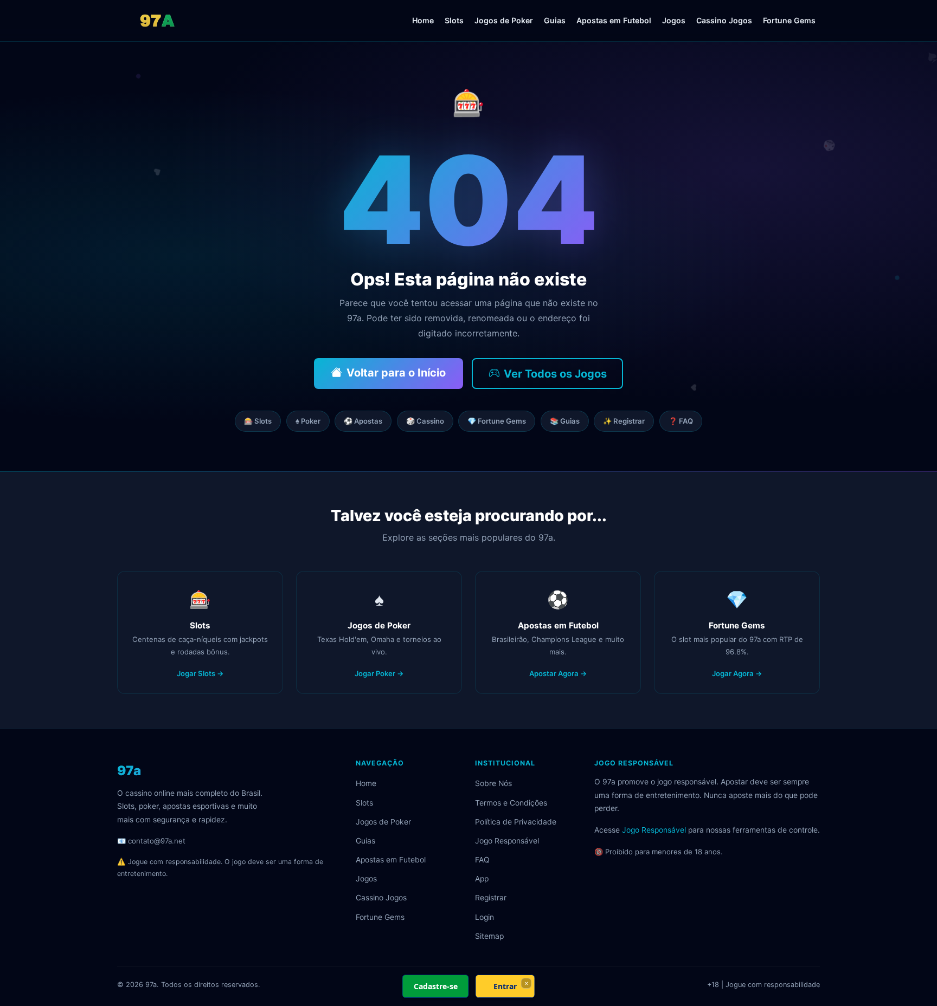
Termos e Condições (511, 803)
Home (423, 20)
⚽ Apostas (363, 421)
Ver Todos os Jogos (555, 373)
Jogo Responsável (507, 840)
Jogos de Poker (503, 20)
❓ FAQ (681, 421)
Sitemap (489, 936)
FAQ (482, 859)
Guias (555, 20)
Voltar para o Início (396, 372)
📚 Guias (565, 421)
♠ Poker (308, 421)
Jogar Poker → (379, 673)
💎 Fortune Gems (496, 421)
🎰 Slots (258, 421)
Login (484, 917)
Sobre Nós (493, 783)
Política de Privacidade (515, 821)
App (482, 878)
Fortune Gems (789, 20)
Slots (454, 20)
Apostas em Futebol (613, 20)
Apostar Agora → (558, 673)
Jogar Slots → (200, 673)
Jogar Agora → (737, 673)
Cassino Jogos (724, 20)
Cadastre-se (436, 986)
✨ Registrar (624, 421)
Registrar (490, 897)
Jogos (673, 20)
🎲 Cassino (425, 421)
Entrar (505, 986)
